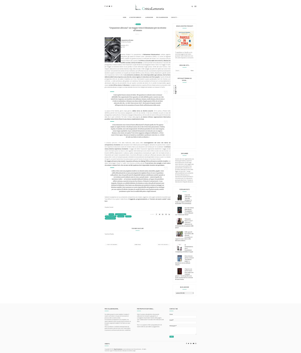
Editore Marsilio (110, 216)
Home (124, 17)
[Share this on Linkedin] (169, 214)
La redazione (149, 17)
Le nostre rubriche (135, 17)
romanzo (120, 216)
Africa (138, 24)
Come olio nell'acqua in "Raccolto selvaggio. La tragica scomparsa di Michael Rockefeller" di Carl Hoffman (183, 199)
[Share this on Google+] (163, 214)
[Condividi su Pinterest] (166, 214)
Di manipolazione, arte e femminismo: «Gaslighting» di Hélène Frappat (184, 248)
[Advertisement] (184, 123)
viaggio (128, 216)
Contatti (174, 17)
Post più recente (112, 244)
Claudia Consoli (120, 214)
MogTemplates (118, 349)
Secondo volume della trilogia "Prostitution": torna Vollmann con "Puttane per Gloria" (184, 211)
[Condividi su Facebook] (156, 214)
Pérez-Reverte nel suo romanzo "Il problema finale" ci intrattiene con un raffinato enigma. (184, 260)
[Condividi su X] (159, 214)
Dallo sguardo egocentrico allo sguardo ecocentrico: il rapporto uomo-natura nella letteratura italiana (184, 236)
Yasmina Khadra (110, 218)
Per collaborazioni (162, 17)
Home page (138, 244)
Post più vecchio (163, 244)
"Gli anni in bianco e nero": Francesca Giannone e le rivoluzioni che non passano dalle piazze (184, 223)
